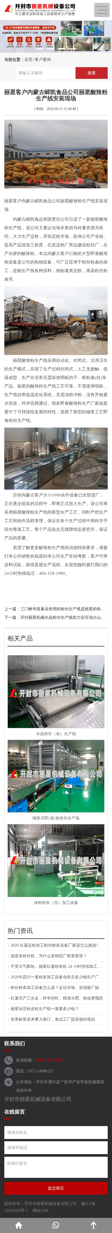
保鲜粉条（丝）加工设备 (56, 903)
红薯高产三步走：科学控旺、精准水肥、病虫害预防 (57, 998)
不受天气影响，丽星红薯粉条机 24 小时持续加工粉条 (58, 966)
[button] (39, 48)
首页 (28, 59)
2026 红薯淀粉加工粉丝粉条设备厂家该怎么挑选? (54, 945)
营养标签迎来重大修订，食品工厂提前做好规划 (53, 1019)
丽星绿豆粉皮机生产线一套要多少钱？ (45, 1009)
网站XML (40, 1210)
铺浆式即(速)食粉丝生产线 (56, 818)
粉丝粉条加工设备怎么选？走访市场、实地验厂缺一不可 (61, 987)
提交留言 (56, 1188)
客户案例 (43, 59)
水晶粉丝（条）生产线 (56, 734)
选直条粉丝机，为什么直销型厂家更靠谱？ (49, 956)
